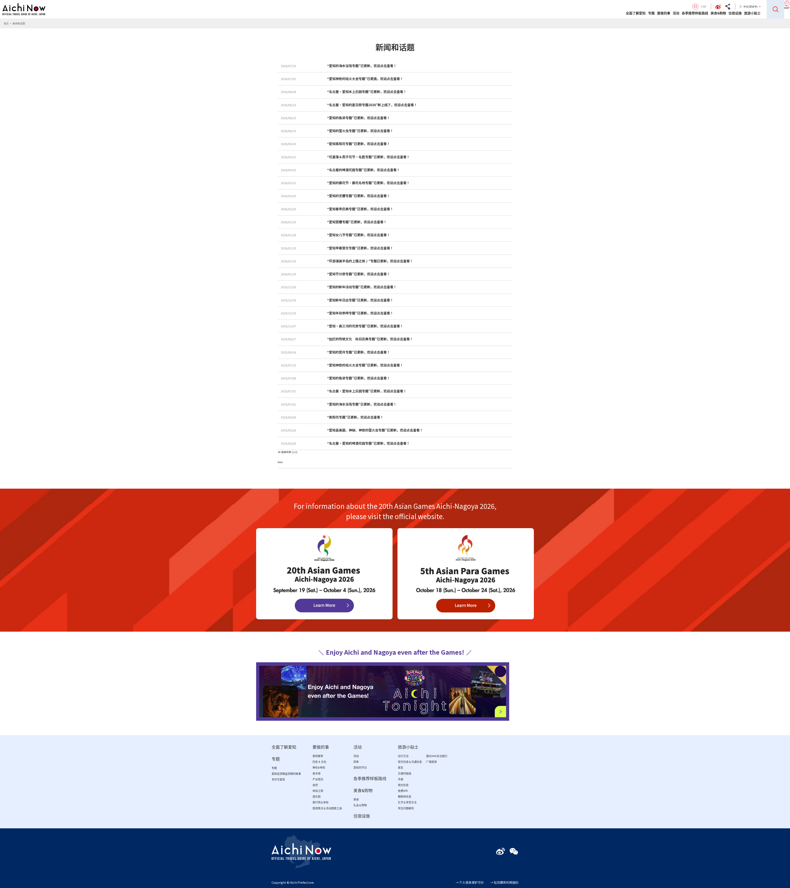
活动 (676, 13)
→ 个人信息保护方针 (469, 882)
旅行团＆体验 (321, 802)
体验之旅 (318, 790)
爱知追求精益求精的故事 (286, 773)
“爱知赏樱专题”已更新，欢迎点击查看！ (357, 221)
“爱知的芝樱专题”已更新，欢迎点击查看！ (358, 195)
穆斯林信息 (404, 796)
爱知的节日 (360, 767)
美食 (356, 799)
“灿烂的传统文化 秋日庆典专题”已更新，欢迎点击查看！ (370, 338)
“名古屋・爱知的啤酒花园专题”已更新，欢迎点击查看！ (368, 443)
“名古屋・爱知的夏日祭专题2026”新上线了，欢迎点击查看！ (372, 104)
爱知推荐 (318, 756)
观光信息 (403, 785)
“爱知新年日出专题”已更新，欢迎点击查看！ (360, 300)
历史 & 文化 (319, 761)
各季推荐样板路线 (695, 13)
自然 (315, 785)
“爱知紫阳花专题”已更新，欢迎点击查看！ (358, 143)
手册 (400, 779)
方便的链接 (404, 773)
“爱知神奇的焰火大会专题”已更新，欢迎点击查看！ (365, 365)
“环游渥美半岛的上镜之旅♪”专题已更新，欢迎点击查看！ (370, 260)
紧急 (400, 767)
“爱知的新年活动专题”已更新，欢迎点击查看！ (362, 286)
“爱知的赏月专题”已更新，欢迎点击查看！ (358, 352)
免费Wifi (403, 790)
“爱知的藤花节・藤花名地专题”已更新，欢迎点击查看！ (368, 182)
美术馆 (317, 773)
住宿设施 (735, 13)
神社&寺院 (319, 767)
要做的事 (663, 13)
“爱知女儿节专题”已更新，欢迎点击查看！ (358, 234)
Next (280, 462)
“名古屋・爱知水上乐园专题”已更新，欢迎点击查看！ (367, 91)
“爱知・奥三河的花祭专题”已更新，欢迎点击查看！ (365, 325)
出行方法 (403, 756)
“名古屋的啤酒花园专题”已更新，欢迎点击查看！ (363, 169)
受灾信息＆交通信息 (410, 761)
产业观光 (318, 779)
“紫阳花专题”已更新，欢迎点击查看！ (355, 417)
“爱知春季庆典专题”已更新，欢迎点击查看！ (360, 208)
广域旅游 (431, 761)
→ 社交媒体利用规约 (504, 882)
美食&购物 (718, 13)
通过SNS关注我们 (436, 756)
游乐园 (317, 796)
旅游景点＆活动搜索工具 (327, 808)
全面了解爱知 (636, 13)
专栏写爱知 (278, 779)
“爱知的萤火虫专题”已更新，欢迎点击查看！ (360, 130)
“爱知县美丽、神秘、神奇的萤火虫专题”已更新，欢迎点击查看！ (375, 430)
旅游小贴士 (752, 13)
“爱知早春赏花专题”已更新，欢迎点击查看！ (360, 247)
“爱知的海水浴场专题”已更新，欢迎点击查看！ (362, 65)
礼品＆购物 (360, 805)
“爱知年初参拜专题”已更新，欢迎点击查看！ (360, 312)
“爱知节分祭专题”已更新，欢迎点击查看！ (358, 273)
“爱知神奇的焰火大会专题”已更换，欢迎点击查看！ (365, 78)
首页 (6, 23)
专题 (651, 13)
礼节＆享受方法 (407, 802)
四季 (356, 761)
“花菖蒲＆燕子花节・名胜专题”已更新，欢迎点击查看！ (368, 156)
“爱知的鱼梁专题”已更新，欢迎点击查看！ (358, 117)
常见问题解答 (406, 808)
